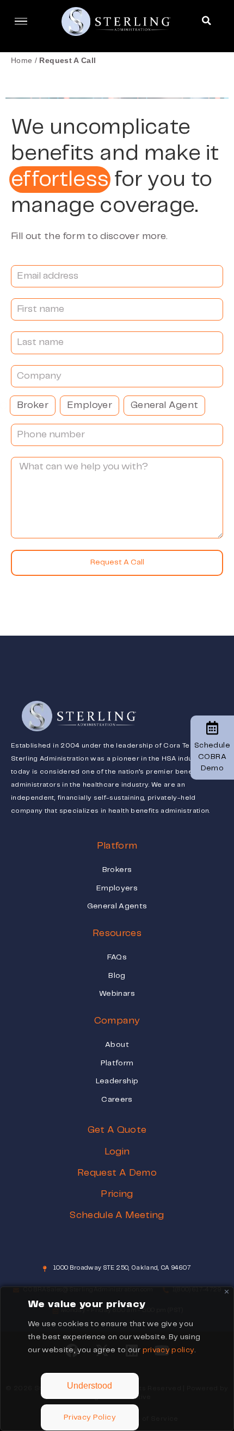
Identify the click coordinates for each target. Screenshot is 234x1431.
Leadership (117, 1081)
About (117, 1045)
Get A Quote (117, 1130)
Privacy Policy (90, 1417)
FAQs (117, 957)
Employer (89, 405)
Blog (116, 976)
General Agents (117, 906)
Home (21, 60)
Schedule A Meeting (117, 1215)
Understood (89, 1385)
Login (117, 1152)
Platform (117, 1063)
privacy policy (169, 1350)
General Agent (165, 405)
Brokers (117, 870)
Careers (116, 1099)
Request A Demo (117, 1173)
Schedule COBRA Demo (212, 757)
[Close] (226, 1291)
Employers (117, 888)
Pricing (117, 1194)
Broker (32, 405)
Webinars (117, 993)
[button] (206, 20)
